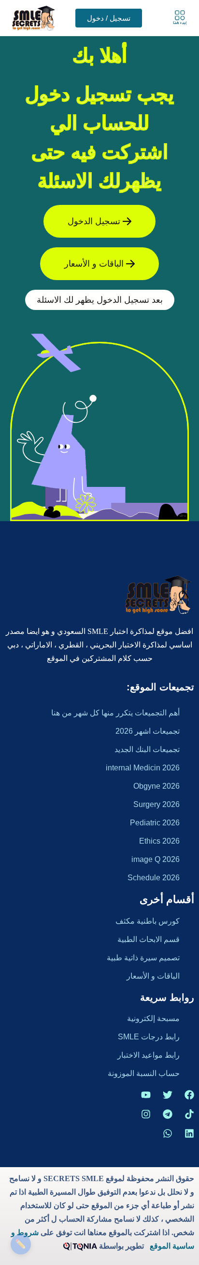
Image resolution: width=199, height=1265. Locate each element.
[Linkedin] (189, 1133)
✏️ (20, 1244)
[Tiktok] (189, 1114)
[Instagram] (146, 1114)
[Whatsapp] (167, 1133)
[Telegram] (167, 1114)
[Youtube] (146, 1094)
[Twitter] (167, 1094)
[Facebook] (189, 1094)
